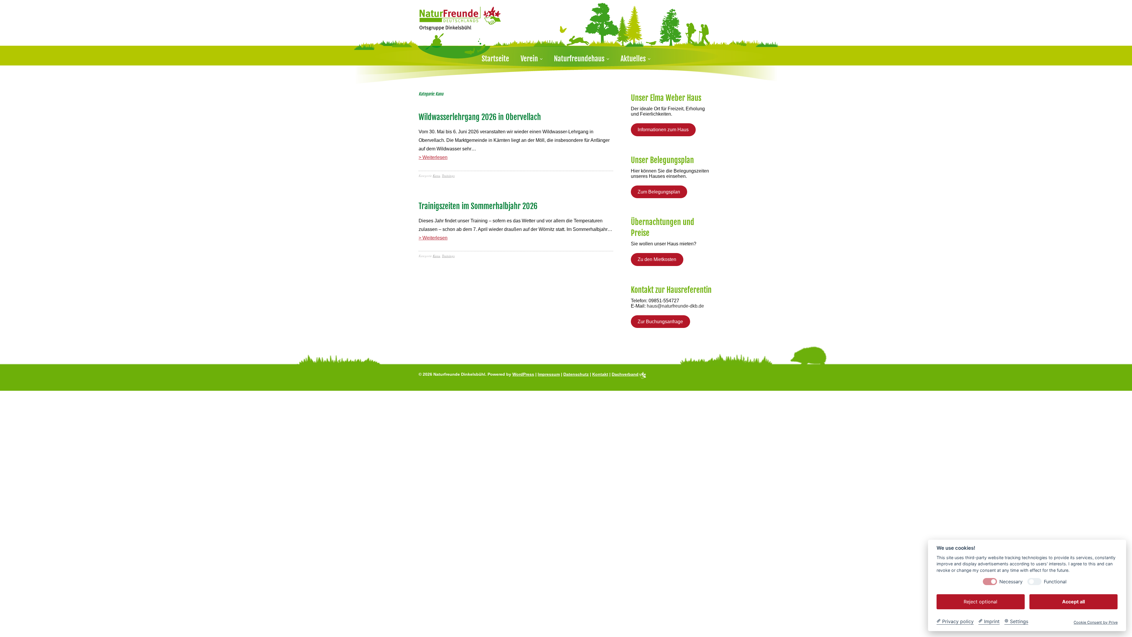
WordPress (523, 374)
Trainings (448, 175)
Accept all (1073, 601)
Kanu (436, 175)
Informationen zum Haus (663, 129)
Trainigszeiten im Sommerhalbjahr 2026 (478, 206)
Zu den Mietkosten (657, 259)
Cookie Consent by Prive (1096, 622)
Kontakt (600, 374)
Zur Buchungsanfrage (660, 321)
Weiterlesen (434, 157)
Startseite (495, 58)
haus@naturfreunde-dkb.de (675, 305)
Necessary (1011, 581)
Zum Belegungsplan (659, 191)
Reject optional (980, 601)
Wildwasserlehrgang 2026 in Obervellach (480, 117)
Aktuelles (633, 58)
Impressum (549, 374)
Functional (1055, 581)
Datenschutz (576, 374)
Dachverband (625, 374)
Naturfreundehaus (579, 58)
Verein (529, 58)
